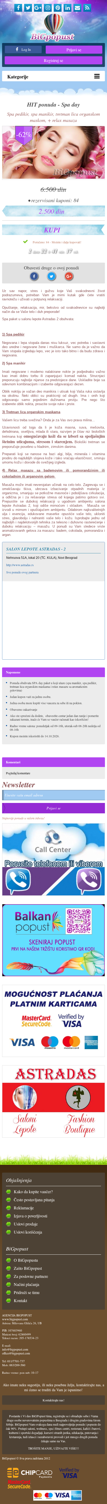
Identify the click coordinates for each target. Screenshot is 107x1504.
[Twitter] (28, 8)
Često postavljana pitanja (34, 1199)
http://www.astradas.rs (20, 565)
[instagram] (48, 8)
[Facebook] (18, 8)
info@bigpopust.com (15, 1349)
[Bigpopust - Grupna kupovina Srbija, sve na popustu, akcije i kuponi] (53, 28)
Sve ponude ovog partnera (22, 572)
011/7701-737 (16, 1361)
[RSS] (87, 8)
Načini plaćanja (26, 1284)
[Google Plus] (38, 8)
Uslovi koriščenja (28, 1232)
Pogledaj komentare (18, 773)
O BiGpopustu (26, 1260)
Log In (26, 49)
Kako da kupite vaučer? (33, 1191)
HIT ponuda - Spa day (53, 104)
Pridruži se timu (26, 1292)
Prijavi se (73, 49)
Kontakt (20, 1300)
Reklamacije (24, 1207)
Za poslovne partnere (31, 1276)
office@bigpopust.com (16, 1353)
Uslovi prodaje (26, 1224)
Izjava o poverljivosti (30, 1215)
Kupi (52, 229)
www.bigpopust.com (15, 1319)
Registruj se (53, 60)
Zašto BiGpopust (28, 1268)
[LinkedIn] (67, 8)
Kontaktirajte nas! (53, 1400)
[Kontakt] (77, 8)
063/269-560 (17, 1365)
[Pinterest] (58, 8)
